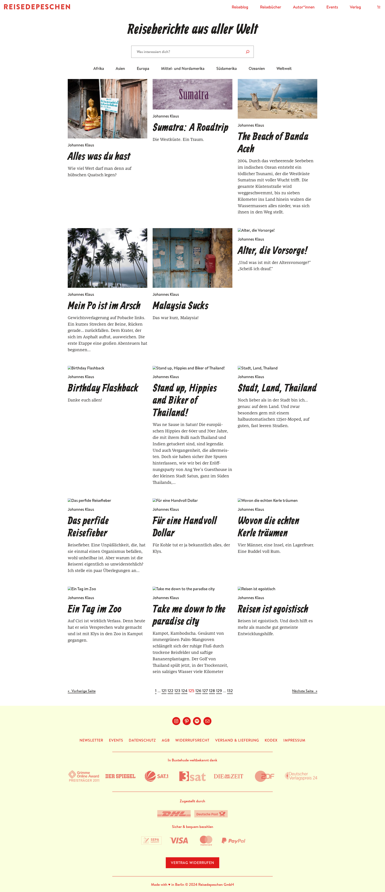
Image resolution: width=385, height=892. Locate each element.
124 (184, 690)
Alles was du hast (99, 157)
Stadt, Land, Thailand (277, 389)
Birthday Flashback (103, 389)
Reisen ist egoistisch (273, 610)
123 (177, 690)
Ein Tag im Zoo (94, 610)
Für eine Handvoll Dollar (185, 527)
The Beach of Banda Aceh (273, 143)
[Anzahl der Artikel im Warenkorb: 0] (379, 7)
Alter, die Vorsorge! (272, 251)
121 (164, 690)
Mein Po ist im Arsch (104, 306)
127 (205, 690)
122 (170, 690)
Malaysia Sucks (180, 306)
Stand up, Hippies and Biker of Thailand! (185, 401)
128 (212, 690)
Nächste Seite (304, 691)
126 (198, 690)
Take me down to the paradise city (189, 616)
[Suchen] (248, 52)
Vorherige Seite (82, 691)
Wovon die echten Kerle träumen (268, 527)
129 (219, 690)
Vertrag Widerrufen (192, 862)
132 (230, 690)
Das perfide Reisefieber (88, 527)
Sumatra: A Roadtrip (190, 128)
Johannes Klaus (81, 145)
